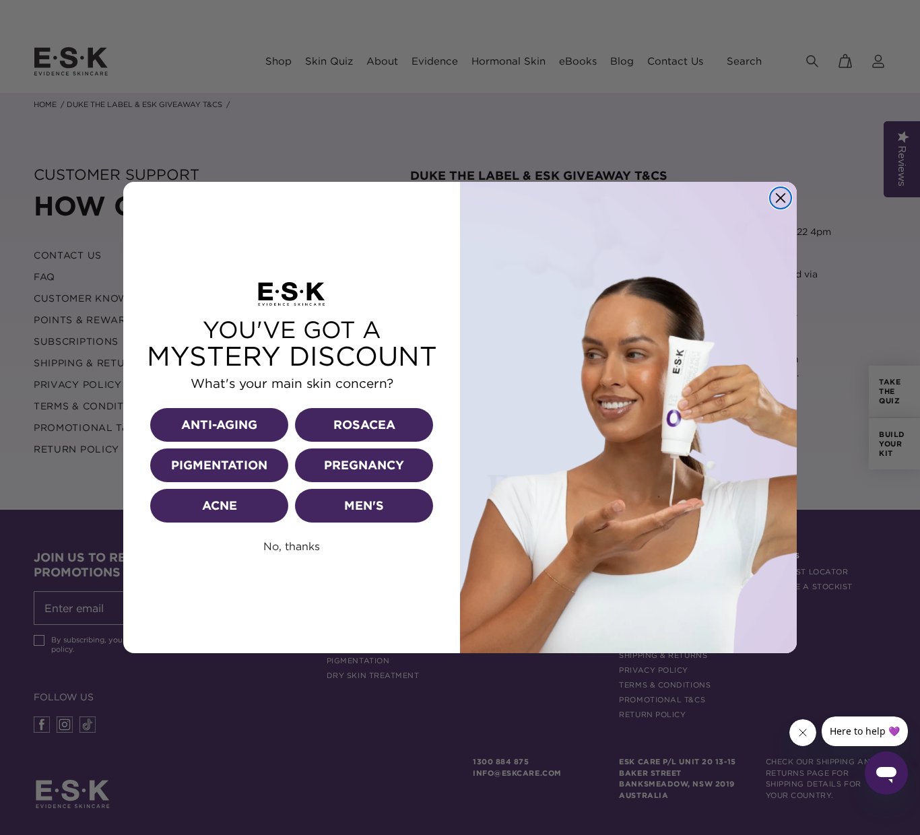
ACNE (219, 505)
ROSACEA (364, 424)
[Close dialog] (780, 198)
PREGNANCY (364, 465)
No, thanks (291, 546)
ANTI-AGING (219, 424)
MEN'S (364, 505)
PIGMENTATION (219, 465)
